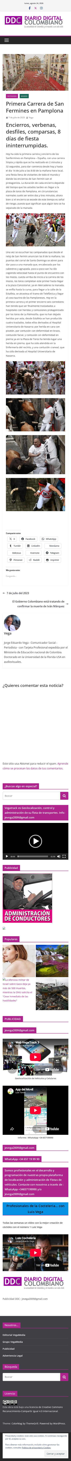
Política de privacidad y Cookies (36, 1447)
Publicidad (9, 1348)
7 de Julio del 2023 (18, 593)
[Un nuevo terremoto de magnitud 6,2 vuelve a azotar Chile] (52, 994)
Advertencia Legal (13, 1355)
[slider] (33, 856)
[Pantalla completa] (64, 856)
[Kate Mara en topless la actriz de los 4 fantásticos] (19, 961)
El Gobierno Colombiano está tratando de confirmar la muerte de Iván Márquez (38, 604)
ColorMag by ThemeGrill (25, 1423)
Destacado (12, 96)
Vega (31, 117)
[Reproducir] (7, 856)
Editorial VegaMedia (14, 1334)
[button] (35, 841)
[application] (35, 841)
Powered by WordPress (52, 1423)
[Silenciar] (58, 856)
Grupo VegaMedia (13, 1341)
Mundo (24, 96)
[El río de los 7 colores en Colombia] (52, 961)
